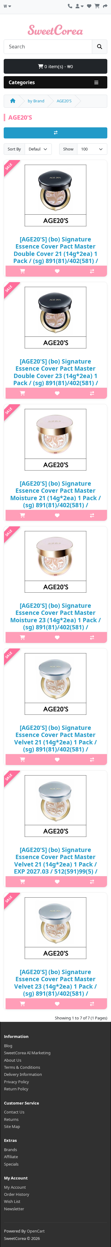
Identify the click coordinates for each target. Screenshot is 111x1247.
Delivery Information (23, 1074)
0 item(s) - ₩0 (58, 66)
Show (68, 149)
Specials (11, 1164)
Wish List (12, 1201)
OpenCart (36, 1231)
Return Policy (16, 1089)
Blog (8, 1045)
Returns (11, 1119)
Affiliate (11, 1156)
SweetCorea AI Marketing (27, 1053)
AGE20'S (64, 101)
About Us (12, 1060)
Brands (10, 1149)
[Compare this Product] (92, 271)
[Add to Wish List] (57, 271)
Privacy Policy (16, 1081)
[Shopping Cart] (97, 5)
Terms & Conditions (22, 1067)
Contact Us (14, 1112)
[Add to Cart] (22, 271)
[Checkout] (105, 5)
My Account (15, 1187)
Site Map (12, 1126)
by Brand (36, 101)
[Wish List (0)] (89, 5)
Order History (16, 1194)
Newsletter (14, 1209)
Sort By (14, 149)
